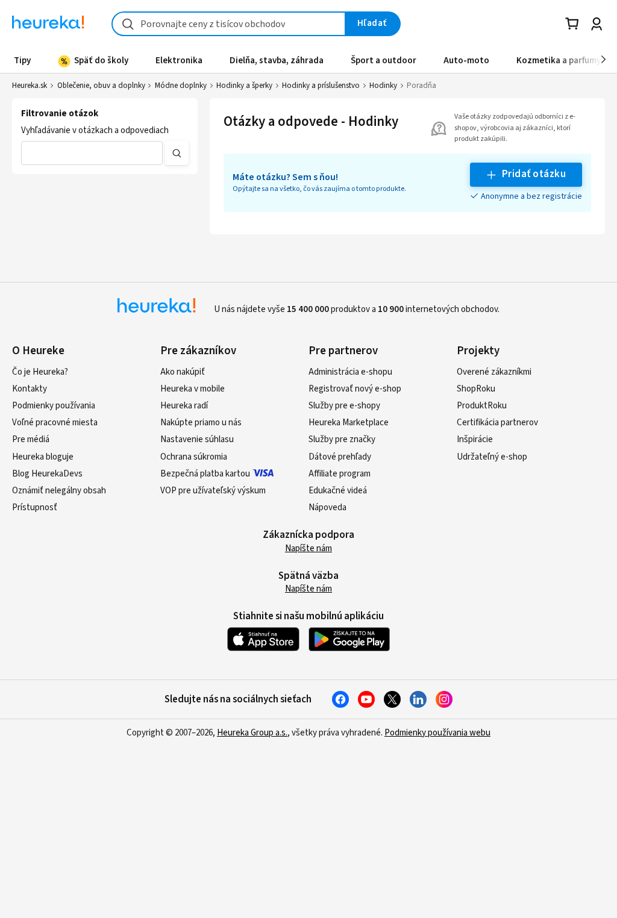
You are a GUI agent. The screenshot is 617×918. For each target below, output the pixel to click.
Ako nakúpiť (182, 372)
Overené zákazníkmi (494, 372)
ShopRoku (476, 388)
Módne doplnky (181, 85)
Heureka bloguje (43, 457)
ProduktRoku (482, 405)
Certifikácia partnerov (497, 422)
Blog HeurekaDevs (47, 473)
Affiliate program (339, 473)
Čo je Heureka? (40, 372)
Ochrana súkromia (193, 457)
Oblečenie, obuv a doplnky (101, 85)
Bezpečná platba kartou (205, 473)
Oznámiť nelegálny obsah (59, 490)
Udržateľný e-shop (492, 457)
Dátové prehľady (339, 457)
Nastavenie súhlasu (197, 439)
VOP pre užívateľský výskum (213, 490)
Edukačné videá (337, 490)
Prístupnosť (34, 507)
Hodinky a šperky (244, 85)
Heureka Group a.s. (252, 732)
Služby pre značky (341, 439)
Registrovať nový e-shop (354, 388)
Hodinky (383, 85)
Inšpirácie (475, 439)
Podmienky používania (53, 405)
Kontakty (29, 388)
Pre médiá (30, 439)
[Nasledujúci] (603, 60)
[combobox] (228, 23)
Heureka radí (184, 405)
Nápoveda (327, 507)
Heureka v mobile (192, 388)
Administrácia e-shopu (350, 372)
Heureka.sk (29, 85)
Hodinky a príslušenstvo (321, 85)
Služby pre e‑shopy (344, 405)
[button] (92, 153)
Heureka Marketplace (348, 422)
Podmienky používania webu (437, 732)
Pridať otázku (534, 174)
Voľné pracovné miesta (55, 422)
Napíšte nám (308, 548)
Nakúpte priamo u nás (201, 422)
